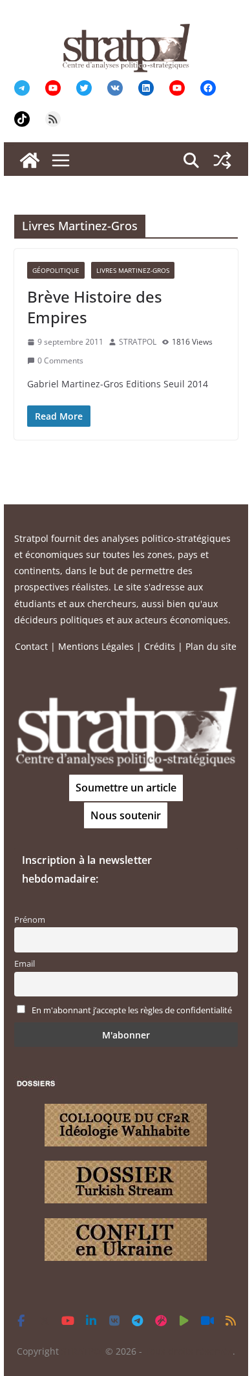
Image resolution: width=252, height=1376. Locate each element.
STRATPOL (137, 341)
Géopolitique (55, 270)
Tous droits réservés (189, 1351)
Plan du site (210, 646)
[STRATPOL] (29, 160)
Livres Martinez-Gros (132, 270)
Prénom (29, 919)
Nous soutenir (125, 815)
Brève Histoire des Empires (94, 306)
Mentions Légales (96, 646)
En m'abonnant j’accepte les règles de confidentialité (132, 1010)
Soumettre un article (126, 787)
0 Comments (60, 360)
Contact (31, 646)
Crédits (159, 646)
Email (24, 963)
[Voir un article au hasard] (222, 160)
